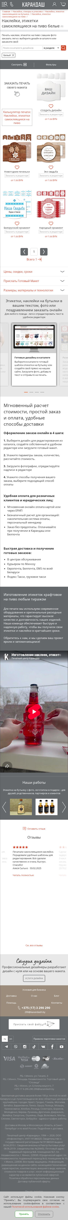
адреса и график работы (52, 1118)
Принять (24, 1214)
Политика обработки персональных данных (34, 1178)
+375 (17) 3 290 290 (36, 1007)
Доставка (11, 995)
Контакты (56, 1002)
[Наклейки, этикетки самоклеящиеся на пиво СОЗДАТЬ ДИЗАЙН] (51, 87)
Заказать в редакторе (51, 114)
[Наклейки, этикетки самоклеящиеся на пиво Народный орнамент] (51, 204)
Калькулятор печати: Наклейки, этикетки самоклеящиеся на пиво (17, 117)
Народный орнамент (51, 227)
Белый (7, 55)
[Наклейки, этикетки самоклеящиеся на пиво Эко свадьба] (51, 148)
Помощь (11, 1002)
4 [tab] (42, 394)
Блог (56, 995)
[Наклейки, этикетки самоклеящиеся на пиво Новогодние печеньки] (17, 148)
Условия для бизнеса (34, 989)
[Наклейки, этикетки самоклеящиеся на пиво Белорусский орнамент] (17, 204)
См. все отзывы (34, 945)
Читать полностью (23, 875)
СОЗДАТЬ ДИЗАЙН (50, 110)
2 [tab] (31, 394)
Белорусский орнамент (17, 227)
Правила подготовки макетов (49, 1038)
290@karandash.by (35, 1012)
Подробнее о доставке (50, 1128)
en (10, 1038)
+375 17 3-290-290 (23, 1089)
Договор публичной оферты (34, 1181)
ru (5, 1038)
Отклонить (44, 1214)
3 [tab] (37, 394)
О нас (34, 995)
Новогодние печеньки (17, 171)
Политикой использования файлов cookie (35, 1206)
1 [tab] (26, 394)
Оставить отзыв (36, 828)
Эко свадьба (51, 171)
